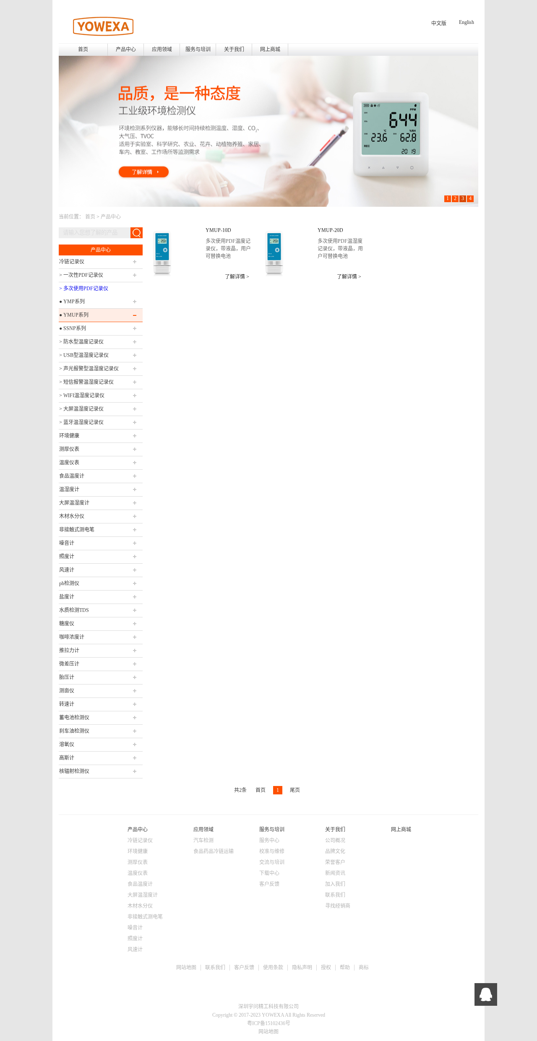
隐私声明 (302, 968)
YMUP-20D (330, 230)
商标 (364, 968)
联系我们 (215, 968)
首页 (83, 49)
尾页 (295, 790)
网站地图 (186, 968)
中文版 (438, 23)
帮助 (345, 968)
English (466, 22)
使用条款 (273, 968)
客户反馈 (244, 968)
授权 (326, 968)
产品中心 (111, 217)
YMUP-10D (218, 230)
